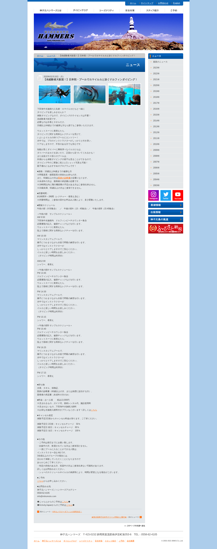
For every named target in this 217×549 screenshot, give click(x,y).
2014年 (156, 120)
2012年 (156, 132)
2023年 (156, 67)
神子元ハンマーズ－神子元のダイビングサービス (56, 31)
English (176, 3)
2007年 (156, 162)
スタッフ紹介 (152, 10)
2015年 (156, 115)
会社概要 (130, 541)
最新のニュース (160, 62)
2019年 (156, 91)
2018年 (156, 97)
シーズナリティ (106, 10)
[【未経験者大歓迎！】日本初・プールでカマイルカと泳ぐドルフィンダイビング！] (54, 102)
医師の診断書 (64, 178)
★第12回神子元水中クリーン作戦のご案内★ (109, 517)
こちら (94, 410)
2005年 (156, 173)
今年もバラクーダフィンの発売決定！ (67, 512)
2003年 (156, 185)
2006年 (156, 168)
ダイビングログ (80, 10)
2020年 (156, 85)
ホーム (133, 3)
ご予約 (174, 10)
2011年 (156, 138)
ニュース (51, 55)
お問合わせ (163, 3)
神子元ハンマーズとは (50, 10)
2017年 (156, 103)
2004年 (156, 179)
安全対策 (129, 10)
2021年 (156, 79)
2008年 (156, 156)
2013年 (156, 126)
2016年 (156, 109)
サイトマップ (147, 3)
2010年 (156, 144)
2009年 (156, 150)
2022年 (156, 73)
